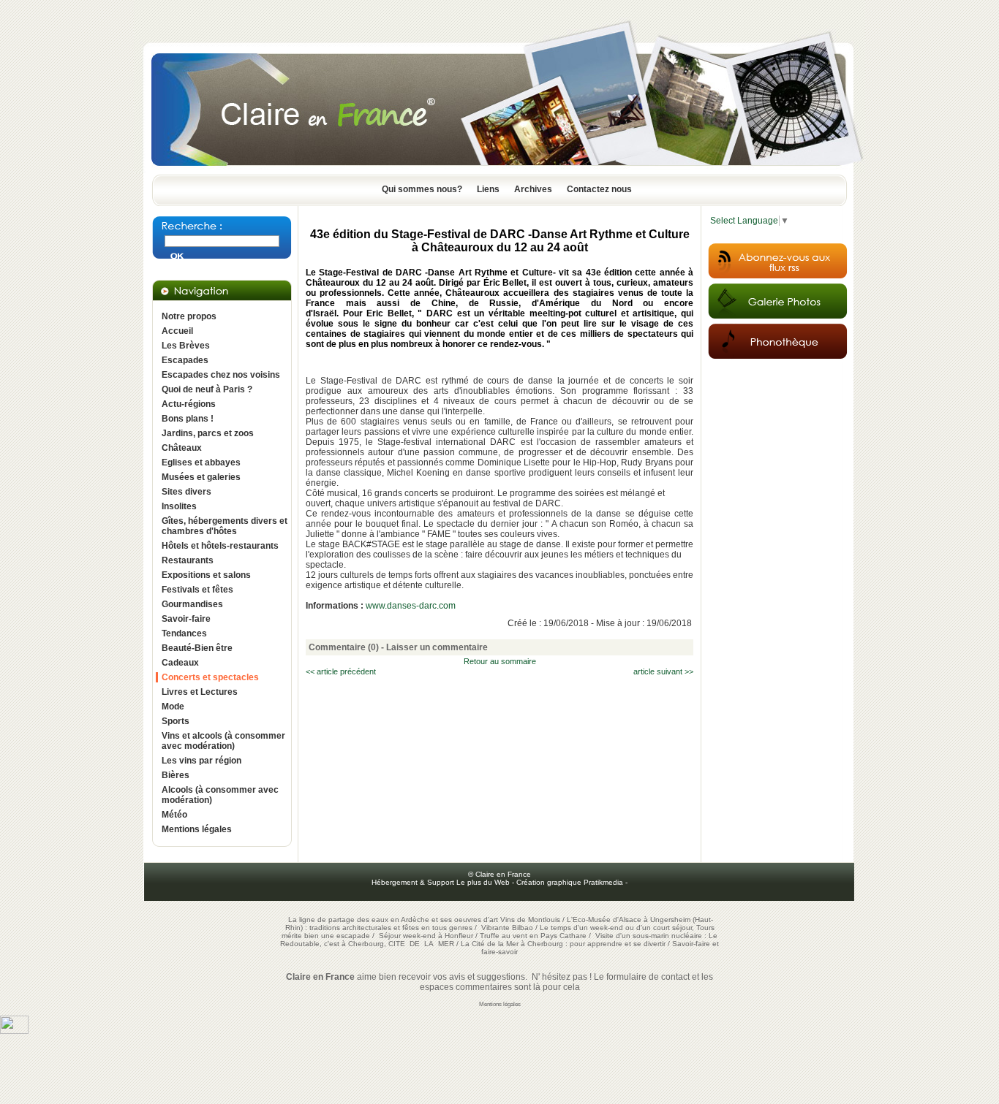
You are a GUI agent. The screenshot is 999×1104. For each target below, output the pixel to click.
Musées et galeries (201, 477)
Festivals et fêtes (197, 590)
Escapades (185, 360)
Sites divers (186, 492)
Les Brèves (186, 345)
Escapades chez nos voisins (221, 375)
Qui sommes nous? (422, 189)
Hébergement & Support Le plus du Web (442, 882)
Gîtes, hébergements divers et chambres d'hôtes (224, 526)
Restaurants (188, 560)
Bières (175, 775)
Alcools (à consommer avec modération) (220, 795)
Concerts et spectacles (210, 677)
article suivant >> (663, 671)
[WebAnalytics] (14, 1031)
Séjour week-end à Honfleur (426, 936)
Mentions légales (197, 829)
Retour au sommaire (500, 661)
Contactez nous (599, 189)
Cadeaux (180, 663)
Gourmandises (192, 604)
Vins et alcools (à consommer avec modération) (223, 741)
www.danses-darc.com (411, 606)
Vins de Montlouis (530, 919)
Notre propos (189, 316)
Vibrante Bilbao (508, 928)
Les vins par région (201, 760)
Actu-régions (189, 404)
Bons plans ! (188, 419)
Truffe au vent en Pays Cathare (533, 936)
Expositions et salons (206, 575)
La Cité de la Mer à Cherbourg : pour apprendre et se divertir (563, 944)
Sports (175, 721)
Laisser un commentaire (437, 647)
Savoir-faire (186, 619)
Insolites (179, 506)
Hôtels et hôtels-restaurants (220, 546)
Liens (488, 189)
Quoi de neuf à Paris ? (207, 389)
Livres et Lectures (200, 692)
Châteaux (182, 448)
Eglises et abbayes (201, 462)
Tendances (184, 633)
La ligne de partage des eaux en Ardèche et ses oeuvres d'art (393, 919)
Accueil (177, 331)
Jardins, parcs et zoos (208, 433)
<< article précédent (341, 671)
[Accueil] (499, 170)
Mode (173, 706)
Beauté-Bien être (197, 648)
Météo (174, 815)
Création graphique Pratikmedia (569, 882)
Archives (533, 189)
